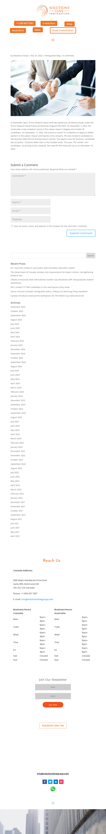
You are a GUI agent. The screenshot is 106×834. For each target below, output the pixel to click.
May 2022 (15, 481)
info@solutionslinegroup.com (37, 599)
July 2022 (15, 472)
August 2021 (16, 519)
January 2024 (17, 396)
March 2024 (16, 387)
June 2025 (15, 328)
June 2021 (15, 527)
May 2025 (15, 332)
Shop (69, 24)
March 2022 (16, 489)
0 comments (68, 55)
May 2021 (15, 532)
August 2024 (16, 366)
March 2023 (16, 438)
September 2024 (18, 362)
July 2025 (15, 324)
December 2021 (18, 502)
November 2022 (18, 455)
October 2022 (17, 459)
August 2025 (16, 319)
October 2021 (17, 510)
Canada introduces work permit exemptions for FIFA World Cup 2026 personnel (47, 295)
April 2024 (15, 383)
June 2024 (15, 375)
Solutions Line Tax (53, 725)
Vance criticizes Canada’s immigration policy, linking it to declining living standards (49, 291)
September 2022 (18, 464)
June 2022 (15, 476)
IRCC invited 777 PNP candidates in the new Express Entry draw (40, 287)
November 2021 (18, 506)
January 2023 (17, 447)
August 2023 (16, 417)
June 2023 (15, 426)
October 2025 (17, 311)
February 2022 (17, 493)
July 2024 (15, 370)
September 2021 (18, 515)
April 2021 (15, 536)
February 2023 (17, 442)
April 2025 (15, 336)
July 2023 (15, 421)
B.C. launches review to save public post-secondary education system (43, 268)
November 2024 (18, 353)
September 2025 (18, 315)
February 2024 (17, 391)
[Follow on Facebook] (45, 782)
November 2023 (18, 404)
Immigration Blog (53, 55)
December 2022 (18, 451)
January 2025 (17, 345)
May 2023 (15, 430)
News (38, 29)
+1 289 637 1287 (24, 23)
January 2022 (17, 498)
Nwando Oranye (20, 55)
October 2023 (17, 409)
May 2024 (15, 379)
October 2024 (17, 358)
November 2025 (18, 307)
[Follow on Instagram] (61, 782)
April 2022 (15, 485)
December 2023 (18, 400)
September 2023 (18, 413)
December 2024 (18, 349)
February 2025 (17, 341)
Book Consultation (62, 30)
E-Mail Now (49, 23)
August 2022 (16, 468)
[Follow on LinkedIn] (56, 782)
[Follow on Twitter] (50, 782)
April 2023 (15, 434)
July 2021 (15, 523)
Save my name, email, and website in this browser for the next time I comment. (50, 226)
